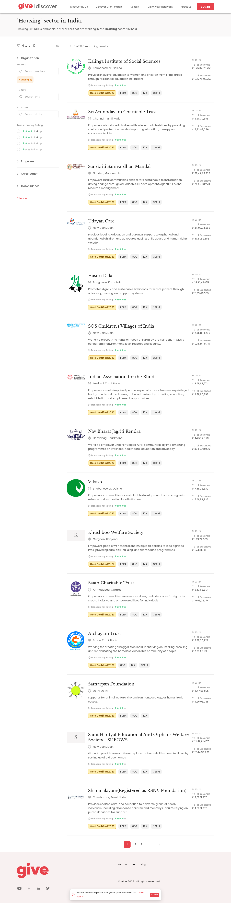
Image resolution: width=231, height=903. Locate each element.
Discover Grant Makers (109, 6)
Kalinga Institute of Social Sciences (124, 61)
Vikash (95, 481)
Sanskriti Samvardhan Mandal (119, 166)
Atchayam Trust (104, 633)
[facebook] (29, 889)
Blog (143, 864)
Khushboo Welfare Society (115, 532)
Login (205, 7)
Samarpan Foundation (111, 684)
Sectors (135, 6)
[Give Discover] (37, 6)
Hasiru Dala (100, 275)
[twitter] (48, 889)
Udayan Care (101, 221)
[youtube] (19, 889)
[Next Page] (157, 844)
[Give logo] (65, 870)
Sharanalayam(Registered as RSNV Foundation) (137, 790)
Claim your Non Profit (160, 6)
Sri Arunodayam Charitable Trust (122, 111)
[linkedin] (38, 889)
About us (186, 6)
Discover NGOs (79, 6)
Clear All (22, 198)
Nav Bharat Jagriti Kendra (114, 431)
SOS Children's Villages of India (121, 326)
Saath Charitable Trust (111, 582)
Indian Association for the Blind (121, 376)
